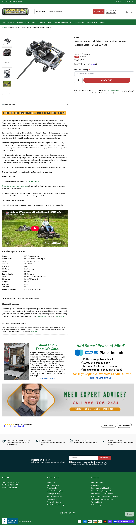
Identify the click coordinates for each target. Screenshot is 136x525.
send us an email (113, 90)
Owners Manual (33, 181)
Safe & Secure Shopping (55, 505)
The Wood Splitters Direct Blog (102, 499)
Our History (95, 485)
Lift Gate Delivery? (82, 70)
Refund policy (96, 505)
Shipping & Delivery (53, 494)
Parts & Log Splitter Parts (26, 22)
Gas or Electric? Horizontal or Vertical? (105, 496)
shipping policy (42, 316)
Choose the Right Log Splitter (101, 491)
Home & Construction (63, 22)
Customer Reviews (53, 485)
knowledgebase (116, 442)
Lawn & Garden (45, 22)
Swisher (76, 37)
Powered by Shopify (26, 521)
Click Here (13, 487)
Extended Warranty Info (55, 491)
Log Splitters (7, 22)
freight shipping (59, 316)
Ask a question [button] (124, 425)
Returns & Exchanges (54, 496)
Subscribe (104, 458)
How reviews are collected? (14, 426)
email (95, 442)
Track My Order (129, 2)
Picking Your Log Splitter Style (102, 494)
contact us (34, 331)
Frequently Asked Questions (101, 488)
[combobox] (76, 11)
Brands (102, 22)
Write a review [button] (108, 425)
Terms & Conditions (54, 502)
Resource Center (97, 482)
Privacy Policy (52, 499)
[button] (79, 54)
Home (4, 27)
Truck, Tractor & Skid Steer (85, 22)
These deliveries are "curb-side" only (15, 186)
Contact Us (119, 2)
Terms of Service (97, 502)
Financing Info (52, 488)
